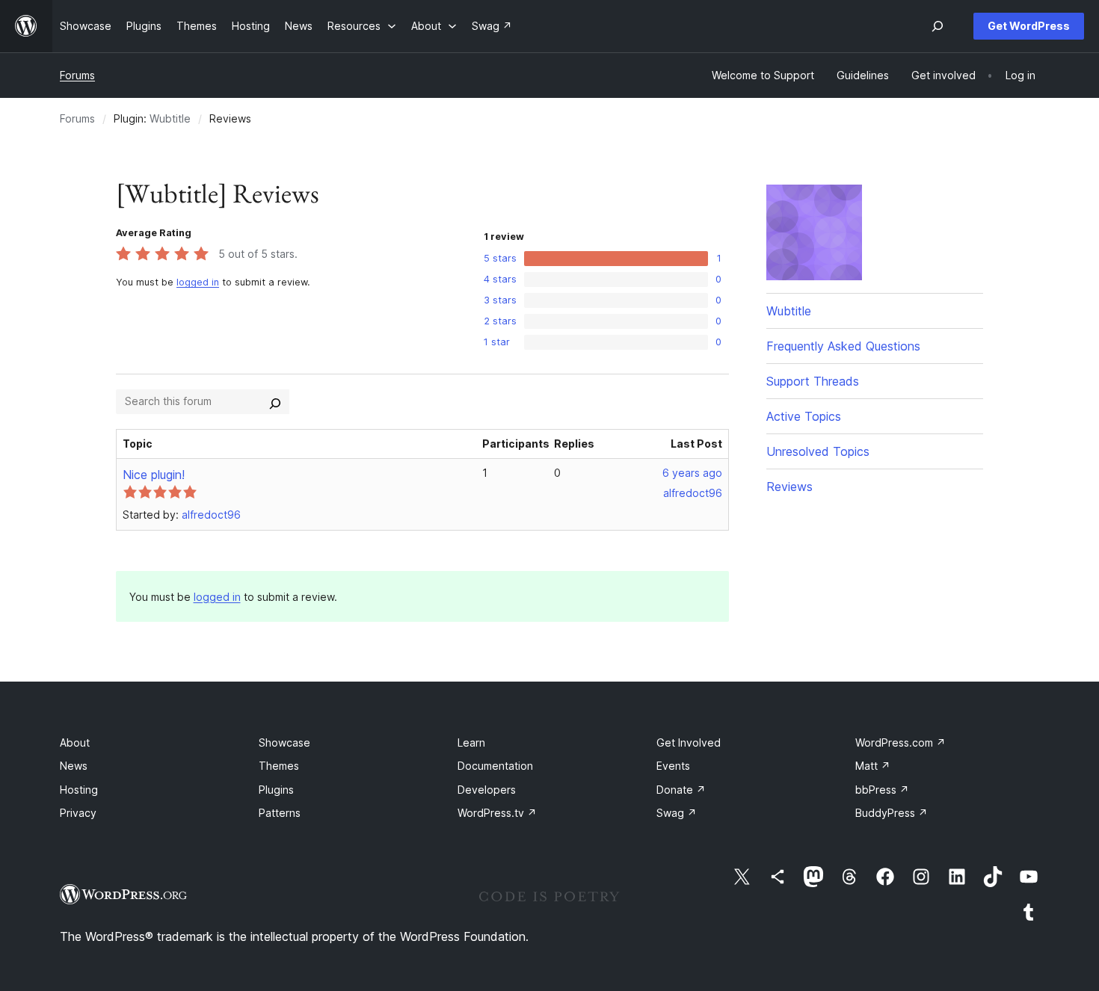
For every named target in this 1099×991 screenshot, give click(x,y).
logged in (197, 282)
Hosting (79, 789)
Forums (77, 75)
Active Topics (803, 416)
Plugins (276, 789)
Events (673, 765)
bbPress (882, 789)
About (75, 742)
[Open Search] (937, 26)
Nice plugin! (154, 474)
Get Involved (688, 742)
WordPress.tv (497, 812)
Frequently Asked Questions (843, 346)
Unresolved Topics (817, 451)
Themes (279, 765)
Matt (872, 765)
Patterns (280, 812)
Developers (487, 789)
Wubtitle (170, 118)
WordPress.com (900, 742)
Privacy (78, 812)
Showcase (284, 742)
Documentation (495, 765)
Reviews (789, 486)
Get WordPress (1029, 25)
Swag (676, 812)
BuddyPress (891, 812)
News (73, 765)
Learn (471, 742)
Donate (681, 789)
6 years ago (692, 472)
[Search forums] (275, 401)
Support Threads (812, 381)
